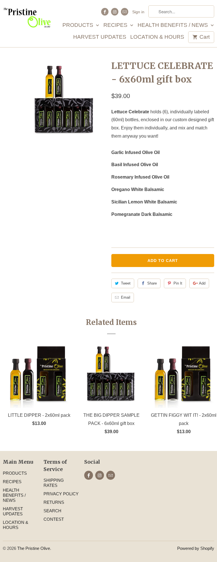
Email (125, 297)
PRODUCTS (78, 25)
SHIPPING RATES (54, 483)
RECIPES (116, 25)
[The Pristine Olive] (27, 17)
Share (152, 283)
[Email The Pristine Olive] (124, 12)
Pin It (177, 283)
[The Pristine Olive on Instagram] (114, 12)
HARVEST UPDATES (99, 37)
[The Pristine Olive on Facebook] (104, 12)
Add (202, 283)
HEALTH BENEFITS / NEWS (173, 25)
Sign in (138, 12)
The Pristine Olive (33, 548)
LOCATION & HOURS (157, 37)
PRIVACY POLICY (61, 493)
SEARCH (52, 510)
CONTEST (54, 519)
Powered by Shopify (195, 548)
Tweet (126, 283)
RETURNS (54, 502)
